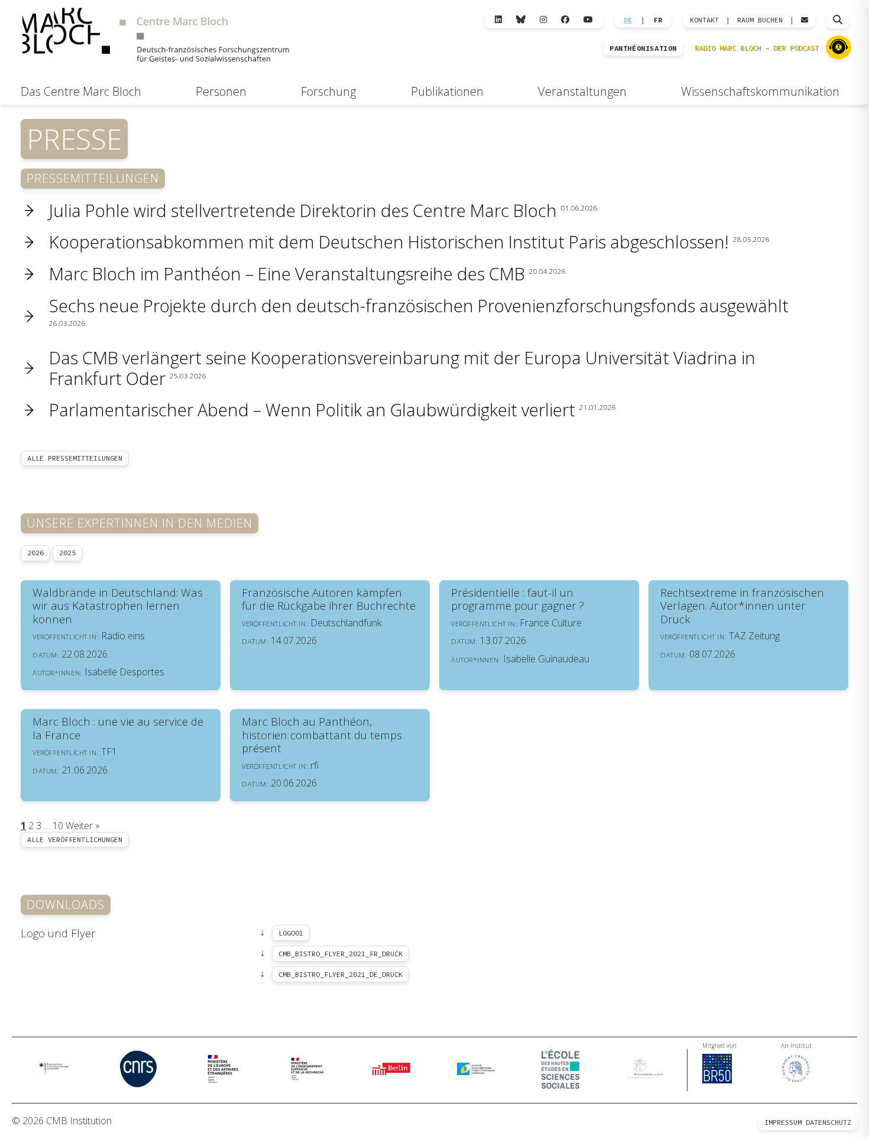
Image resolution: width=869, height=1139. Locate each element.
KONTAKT (704, 20)
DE (628, 20)
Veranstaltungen (582, 91)
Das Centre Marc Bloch (81, 91)
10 (58, 825)
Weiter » (83, 825)
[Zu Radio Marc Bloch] (838, 47)
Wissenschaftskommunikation (760, 91)
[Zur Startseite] (155, 36)
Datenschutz (828, 1122)
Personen (221, 91)
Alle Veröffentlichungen (74, 839)
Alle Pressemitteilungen (74, 458)
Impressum (783, 1122)
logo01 (290, 932)
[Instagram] (543, 19)
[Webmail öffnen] (804, 20)
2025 (67, 552)
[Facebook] (565, 19)
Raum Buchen (760, 20)
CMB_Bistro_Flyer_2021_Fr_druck (340, 953)
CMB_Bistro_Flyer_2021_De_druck (340, 974)
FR (658, 20)
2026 (35, 552)
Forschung (328, 91)
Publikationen (447, 91)
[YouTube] (588, 19)
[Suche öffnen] (837, 20)
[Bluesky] (520, 19)
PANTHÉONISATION (643, 48)
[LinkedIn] (498, 19)
